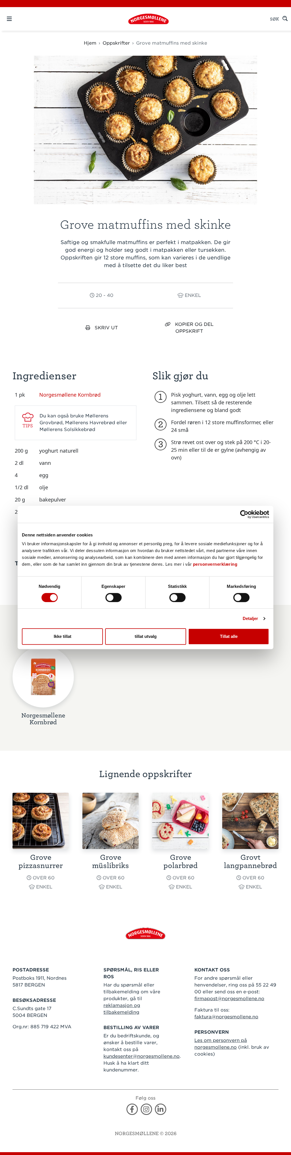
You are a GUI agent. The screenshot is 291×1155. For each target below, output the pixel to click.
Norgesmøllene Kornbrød (70, 394)
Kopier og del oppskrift (194, 328)
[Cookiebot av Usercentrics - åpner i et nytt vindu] (244, 514)
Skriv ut (106, 327)
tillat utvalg (146, 636)
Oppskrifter (116, 43)
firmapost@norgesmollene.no (229, 998)
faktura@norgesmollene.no (226, 1016)
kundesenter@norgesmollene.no (141, 1056)
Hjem (90, 43)
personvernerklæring (215, 564)
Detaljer (250, 618)
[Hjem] (148, 19)
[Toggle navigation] (19, 19)
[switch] (113, 597)
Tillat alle (229, 636)
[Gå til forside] (145, 933)
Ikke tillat (62, 636)
